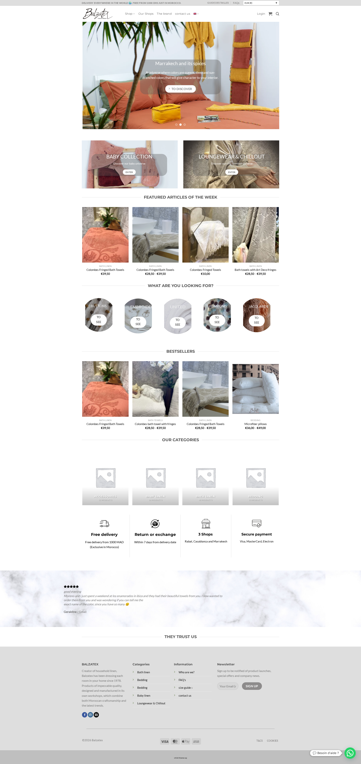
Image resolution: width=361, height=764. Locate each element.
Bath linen (143, 672)
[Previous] (90, 75)
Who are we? (186, 672)
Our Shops (146, 13)
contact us (182, 13)
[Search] (277, 14)
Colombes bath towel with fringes (155, 424)
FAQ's (182, 680)
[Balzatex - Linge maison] (100, 13)
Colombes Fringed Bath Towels (105, 269)
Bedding (142, 680)
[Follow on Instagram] (90, 715)
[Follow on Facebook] (84, 715)
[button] (261, 13)
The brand (164, 13)
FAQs (236, 2)
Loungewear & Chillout (151, 703)
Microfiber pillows (255, 424)
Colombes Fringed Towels (205, 269)
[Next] (270, 75)
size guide (185, 687)
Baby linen (143, 695)
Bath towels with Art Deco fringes (255, 269)
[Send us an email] (96, 715)
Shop (128, 13)
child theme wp (180, 758)
